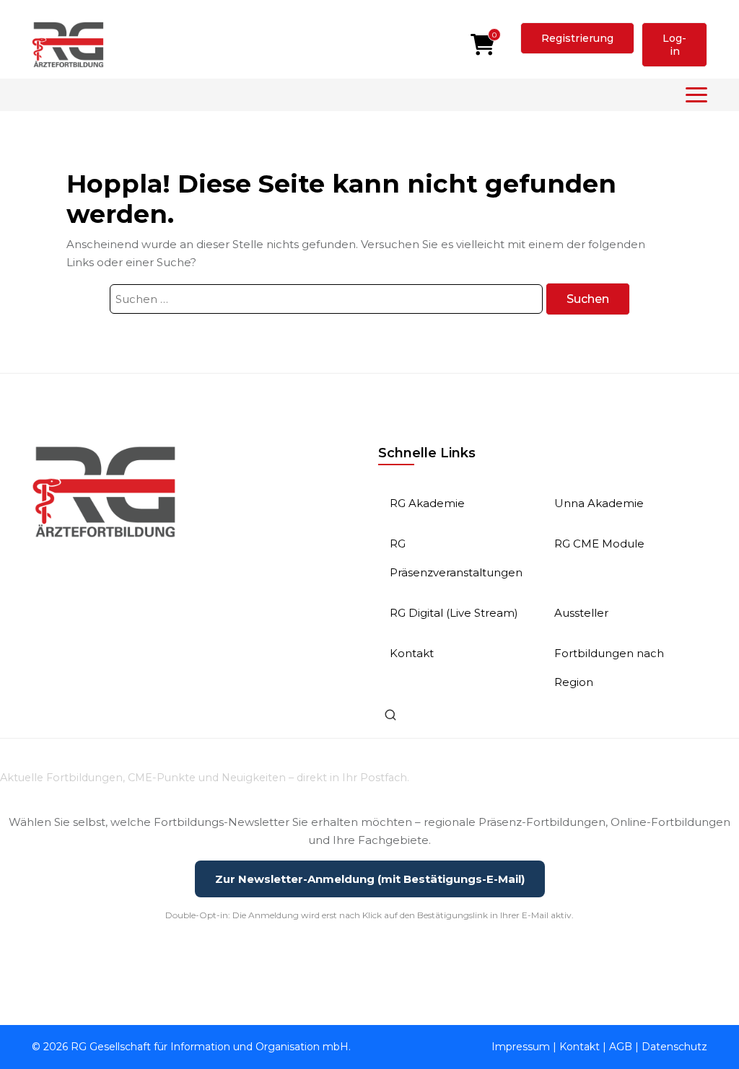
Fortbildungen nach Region (609, 667)
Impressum (520, 1046)
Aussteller (581, 613)
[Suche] (390, 715)
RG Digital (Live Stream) (454, 613)
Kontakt (412, 653)
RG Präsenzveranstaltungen (456, 558)
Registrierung (577, 38)
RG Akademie (427, 503)
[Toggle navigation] (696, 95)
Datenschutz (674, 1046)
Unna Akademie (599, 503)
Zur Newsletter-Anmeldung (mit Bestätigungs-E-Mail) (370, 879)
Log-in (674, 45)
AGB (620, 1046)
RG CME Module (599, 543)
